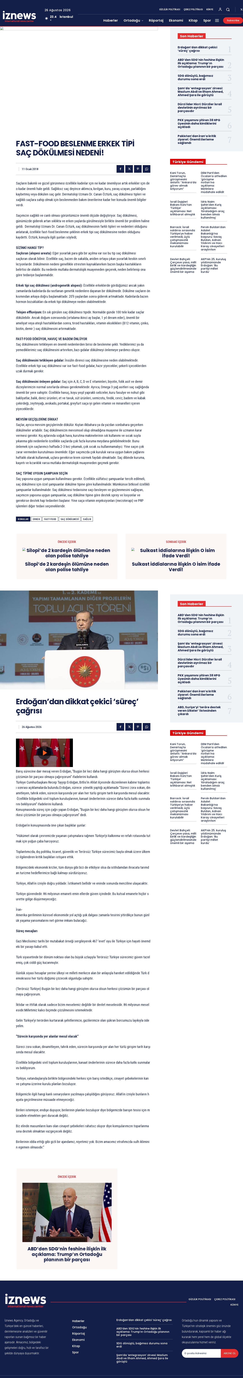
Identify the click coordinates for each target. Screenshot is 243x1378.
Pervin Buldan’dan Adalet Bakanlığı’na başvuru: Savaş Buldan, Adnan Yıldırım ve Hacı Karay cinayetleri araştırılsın (213, 238)
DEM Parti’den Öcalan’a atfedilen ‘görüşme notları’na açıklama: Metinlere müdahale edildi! (214, 182)
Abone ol (230, 1353)
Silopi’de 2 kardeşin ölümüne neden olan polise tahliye (67, 567)
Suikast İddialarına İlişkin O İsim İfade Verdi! (176, 567)
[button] (227, 9)
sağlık (87, 519)
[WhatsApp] (146, 169)
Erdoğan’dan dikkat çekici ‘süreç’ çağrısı (197, 49)
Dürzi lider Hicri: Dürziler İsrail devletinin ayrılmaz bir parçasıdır (200, 107)
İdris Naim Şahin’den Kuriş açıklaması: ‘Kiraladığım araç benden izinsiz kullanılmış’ (213, 210)
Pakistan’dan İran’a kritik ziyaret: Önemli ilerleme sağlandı (197, 139)
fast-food (50, 519)
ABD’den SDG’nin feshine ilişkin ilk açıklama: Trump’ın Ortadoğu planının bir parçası (201, 63)
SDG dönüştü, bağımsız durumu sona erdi (195, 77)
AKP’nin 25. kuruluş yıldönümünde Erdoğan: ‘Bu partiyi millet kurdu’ (213, 265)
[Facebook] (120, 169)
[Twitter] (129, 169)
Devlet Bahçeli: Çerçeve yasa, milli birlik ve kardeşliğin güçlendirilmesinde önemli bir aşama (183, 265)
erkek (36, 519)
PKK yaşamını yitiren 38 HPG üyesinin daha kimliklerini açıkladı (199, 123)
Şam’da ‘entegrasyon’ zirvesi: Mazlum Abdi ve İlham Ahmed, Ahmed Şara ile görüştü (200, 91)
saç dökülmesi (70, 519)
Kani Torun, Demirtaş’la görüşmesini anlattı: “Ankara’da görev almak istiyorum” (183, 181)
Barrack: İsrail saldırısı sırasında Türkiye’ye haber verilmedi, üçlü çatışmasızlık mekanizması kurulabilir (182, 236)
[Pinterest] (138, 169)
